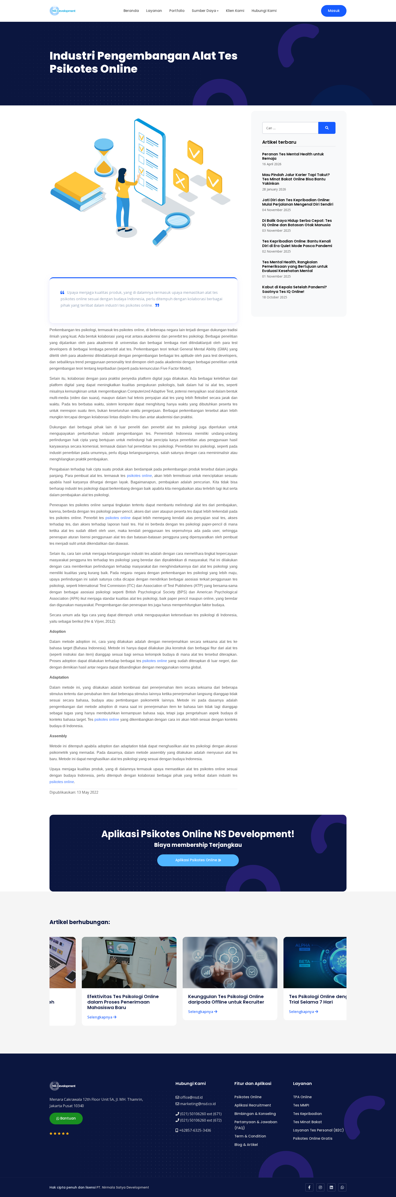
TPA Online (302, 1097)
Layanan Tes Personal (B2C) (318, 1130)
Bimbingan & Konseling (255, 1113)
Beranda (131, 10)
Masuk (334, 10)
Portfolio (176, 10)
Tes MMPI (301, 1105)
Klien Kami (235, 10)
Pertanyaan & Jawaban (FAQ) (255, 1125)
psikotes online (139, 476)
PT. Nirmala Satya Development (122, 1187)
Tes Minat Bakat (307, 1122)
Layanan (154, 10)
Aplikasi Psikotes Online (196, 860)
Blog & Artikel (246, 1144)
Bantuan (67, 1118)
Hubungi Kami (264, 10)
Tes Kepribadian (307, 1113)
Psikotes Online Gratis (313, 1138)
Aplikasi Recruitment (252, 1105)
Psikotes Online (247, 1097)
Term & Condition (250, 1136)
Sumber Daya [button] (204, 10)
